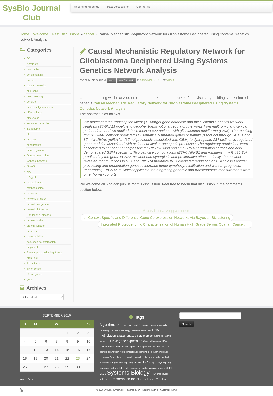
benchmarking (35, 74)
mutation (32, 193)
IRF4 (164, 341)
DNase (121, 335)
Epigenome (33, 128)
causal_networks (36, 85)
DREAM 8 (131, 336)
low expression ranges (136, 346)
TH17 (153, 374)
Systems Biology (128, 372)
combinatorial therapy (120, 330)
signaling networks (139, 368)
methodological (35, 187)
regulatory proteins (133, 362)
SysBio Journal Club (31, 13)
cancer (89, 34)
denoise (31, 101)
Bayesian (127, 325)
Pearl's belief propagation (122, 357)
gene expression (130, 341)
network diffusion (36, 198)
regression (117, 362)
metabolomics (35, 182)
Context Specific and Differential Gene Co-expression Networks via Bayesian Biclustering (157, 218)
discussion (33, 117)
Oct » (30, 379)
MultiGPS (165, 346)
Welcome (40, 34)
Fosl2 (115, 341)
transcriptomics (147, 379)
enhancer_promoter (38, 123)
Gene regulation (36, 150)
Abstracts (32, 63)
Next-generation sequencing (133, 352)
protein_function (36, 225)
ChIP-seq (104, 330)
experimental (34, 144)
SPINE (169, 368)
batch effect (34, 69)
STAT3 (103, 374)
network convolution (109, 352)
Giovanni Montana (152, 341)
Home (24, 34)
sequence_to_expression (41, 241)
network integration (38, 204)
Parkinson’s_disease (39, 214)
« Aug (22, 379)
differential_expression (40, 107)
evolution (32, 139)
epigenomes (145, 335)
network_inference (37, 209)
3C (28, 58)
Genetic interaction (38, 155)
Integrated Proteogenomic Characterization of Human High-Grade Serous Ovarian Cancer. (175, 224)
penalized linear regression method (152, 357)
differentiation (34, 112)
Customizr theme (168, 390)
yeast (30, 279)
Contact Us (143, 6)
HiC (29, 171)
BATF (119, 325)
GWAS (31, 166)
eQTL (30, 134)
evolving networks (162, 336)
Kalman (103, 346)
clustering (32, 90)
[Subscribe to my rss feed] (23, 390)
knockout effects (116, 346)
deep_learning (35, 96)
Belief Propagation (141, 325)
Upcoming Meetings (86, 6)
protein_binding (35, 220)
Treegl (159, 379)
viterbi (166, 379)
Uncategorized (35, 274)
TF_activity (33, 263)
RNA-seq (148, 362)
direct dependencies (141, 330)
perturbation (105, 362)
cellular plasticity (159, 325)
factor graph (105, 341)
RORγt (158, 362)
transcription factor (125, 379)
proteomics (33, 231)
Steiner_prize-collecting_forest (44, 252)
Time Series (34, 268)
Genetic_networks (37, 160)
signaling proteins (157, 368)
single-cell (32, 247)
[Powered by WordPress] (139, 389)
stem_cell (32, 257)
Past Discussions (118, 6)
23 (78, 358)
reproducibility (35, 236)
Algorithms (108, 325)
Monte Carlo (154, 346)
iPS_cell (31, 177)
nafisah (170, 80)
